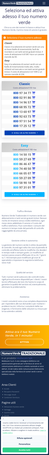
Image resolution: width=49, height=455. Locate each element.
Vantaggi (7, 410)
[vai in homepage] (18, 3)
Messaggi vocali (10, 395)
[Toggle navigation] (44, 3)
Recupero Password (11, 392)
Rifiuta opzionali (24, 438)
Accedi (6, 389)
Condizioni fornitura (11, 397)
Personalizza (24, 444)
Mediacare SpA (24, 358)
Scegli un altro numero (24, 133)
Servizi (6, 415)
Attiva (24, 342)
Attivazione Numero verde (14, 407)
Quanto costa (9, 412)
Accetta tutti (24, 450)
